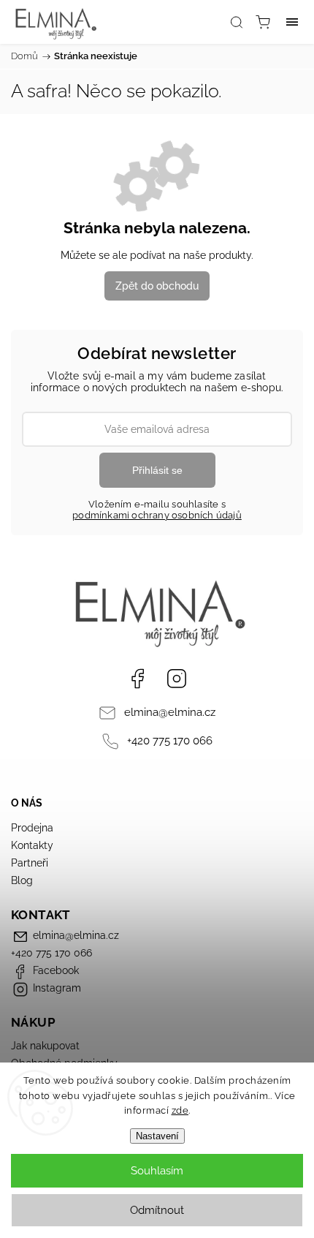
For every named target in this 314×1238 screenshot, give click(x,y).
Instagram (177, 679)
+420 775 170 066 (169, 740)
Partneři (29, 863)
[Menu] (292, 22)
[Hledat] (237, 22)
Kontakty (32, 845)
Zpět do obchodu (157, 286)
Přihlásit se (157, 470)
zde (180, 1110)
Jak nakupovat (45, 1046)
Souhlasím (157, 1170)
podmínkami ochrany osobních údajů (157, 515)
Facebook (137, 679)
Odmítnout (157, 1210)
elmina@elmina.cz (169, 712)
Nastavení (157, 1136)
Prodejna (32, 828)
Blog (22, 880)
